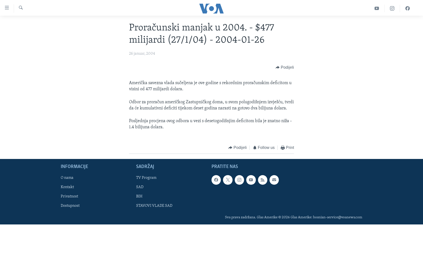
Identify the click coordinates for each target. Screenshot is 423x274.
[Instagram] (392, 8)
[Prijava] (274, 179)
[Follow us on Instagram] (239, 179)
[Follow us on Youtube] (251, 179)
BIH (139, 196)
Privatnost (69, 196)
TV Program (146, 178)
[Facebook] (407, 8)
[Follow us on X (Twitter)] (227, 179)
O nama (67, 178)
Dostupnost (70, 206)
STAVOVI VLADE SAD (154, 206)
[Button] (285, 67)
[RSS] (262, 179)
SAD (139, 187)
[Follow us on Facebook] (216, 179)
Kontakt (67, 187)
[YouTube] (377, 8)
